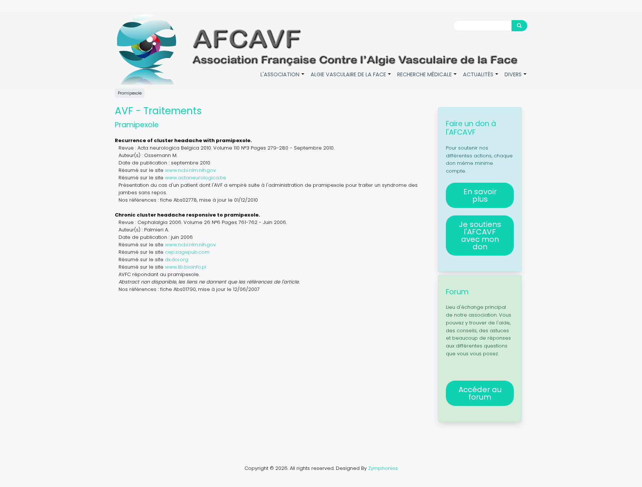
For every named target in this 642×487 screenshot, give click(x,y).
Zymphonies (383, 468)
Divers (516, 78)
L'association (282, 78)
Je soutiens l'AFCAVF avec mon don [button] (480, 235)
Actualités (481, 78)
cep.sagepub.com (187, 252)
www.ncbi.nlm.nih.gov (190, 170)
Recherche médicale (427, 78)
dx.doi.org (176, 259)
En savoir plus (480, 195)
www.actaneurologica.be (195, 177)
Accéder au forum (480, 393)
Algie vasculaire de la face (351, 78)
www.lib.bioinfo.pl (185, 266)
